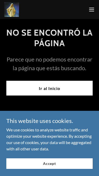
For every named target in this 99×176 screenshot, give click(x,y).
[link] (11, 9)
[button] (91, 9)
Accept (49, 163)
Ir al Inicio (49, 88)
